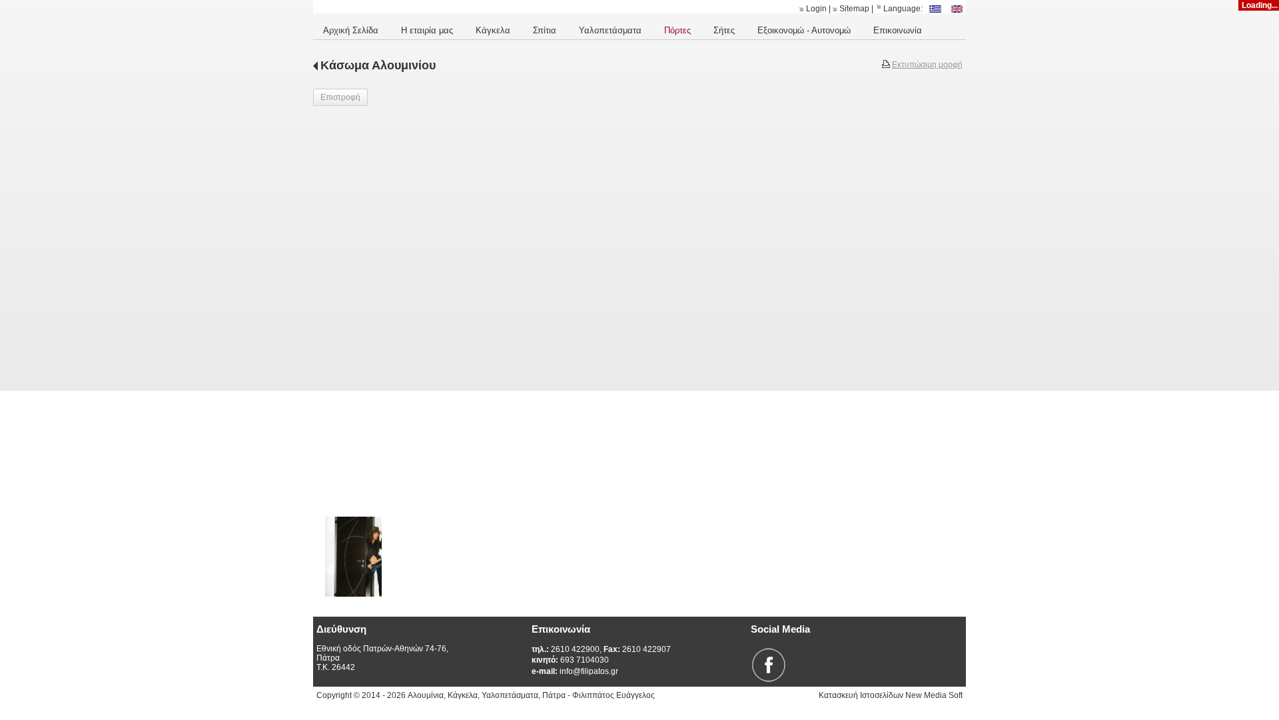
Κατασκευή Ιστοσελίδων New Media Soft (891, 695)
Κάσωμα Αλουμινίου (378, 65)
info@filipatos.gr (575, 671)
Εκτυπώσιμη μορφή (927, 64)
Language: (903, 8)
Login (816, 8)
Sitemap (854, 8)
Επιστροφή (340, 97)
